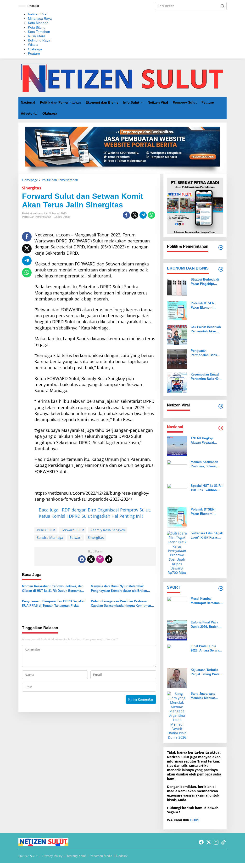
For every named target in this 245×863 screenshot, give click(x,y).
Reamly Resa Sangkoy (107, 530)
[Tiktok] (108, 559)
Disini (194, 820)
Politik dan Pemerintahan (36, 216)
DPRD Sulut (46, 530)
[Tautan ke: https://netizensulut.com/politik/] (221, 247)
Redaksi (122, 856)
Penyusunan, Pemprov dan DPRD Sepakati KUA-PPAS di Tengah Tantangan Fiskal (53, 603)
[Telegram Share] (143, 215)
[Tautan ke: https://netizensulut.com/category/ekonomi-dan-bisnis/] (221, 269)
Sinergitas (31, 188)
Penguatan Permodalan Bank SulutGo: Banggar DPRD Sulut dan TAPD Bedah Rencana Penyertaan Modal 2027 (207, 353)
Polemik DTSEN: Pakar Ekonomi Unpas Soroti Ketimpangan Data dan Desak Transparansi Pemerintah (204, 305)
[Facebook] (82, 559)
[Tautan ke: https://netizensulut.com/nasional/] (221, 428)
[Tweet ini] (134, 215)
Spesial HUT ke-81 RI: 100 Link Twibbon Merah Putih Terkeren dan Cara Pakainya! (207, 488)
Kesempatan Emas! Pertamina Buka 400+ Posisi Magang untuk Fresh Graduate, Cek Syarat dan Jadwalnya (207, 377)
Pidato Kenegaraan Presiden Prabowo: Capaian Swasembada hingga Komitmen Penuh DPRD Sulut (121, 603)
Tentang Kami (76, 856)
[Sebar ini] (126, 215)
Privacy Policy (52, 856)
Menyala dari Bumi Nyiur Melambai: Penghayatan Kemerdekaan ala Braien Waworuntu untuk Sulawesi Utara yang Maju (119, 588)
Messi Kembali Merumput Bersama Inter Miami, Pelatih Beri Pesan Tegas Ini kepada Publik (206, 601)
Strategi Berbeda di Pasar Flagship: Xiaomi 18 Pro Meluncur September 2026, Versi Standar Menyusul (206, 282)
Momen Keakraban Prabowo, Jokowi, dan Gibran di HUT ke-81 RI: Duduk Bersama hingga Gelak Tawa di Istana (53, 588)
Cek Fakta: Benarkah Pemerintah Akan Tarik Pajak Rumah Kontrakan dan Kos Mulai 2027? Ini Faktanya (206, 329)
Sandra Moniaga (50, 537)
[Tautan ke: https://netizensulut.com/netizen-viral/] (221, 406)
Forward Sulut (72, 530)
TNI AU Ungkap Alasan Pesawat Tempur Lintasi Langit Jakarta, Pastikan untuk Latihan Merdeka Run (206, 440)
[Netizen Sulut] (122, 77)
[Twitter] (91, 559)
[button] (222, 6)
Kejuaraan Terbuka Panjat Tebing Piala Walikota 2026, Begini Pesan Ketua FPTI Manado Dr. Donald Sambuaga (207, 672)
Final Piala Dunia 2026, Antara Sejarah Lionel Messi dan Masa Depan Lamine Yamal (206, 648)
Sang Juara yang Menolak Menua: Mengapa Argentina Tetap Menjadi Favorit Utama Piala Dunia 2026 (207, 696)
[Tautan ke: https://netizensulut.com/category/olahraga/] (221, 588)
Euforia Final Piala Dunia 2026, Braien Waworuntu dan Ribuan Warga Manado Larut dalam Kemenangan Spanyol (206, 625)
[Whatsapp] (151, 215)
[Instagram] (100, 559)
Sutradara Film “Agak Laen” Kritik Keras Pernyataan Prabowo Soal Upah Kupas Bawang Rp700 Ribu (207, 535)
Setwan (75, 537)
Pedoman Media (101, 856)
